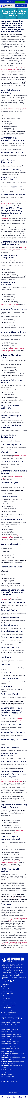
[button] (25, 5)
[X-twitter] (5, 1)
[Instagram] (8, 1)
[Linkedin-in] (10, 1)
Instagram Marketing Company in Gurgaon (13, 898)
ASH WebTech (4, 218)
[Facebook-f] (3, 1)
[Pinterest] (12, 1)
